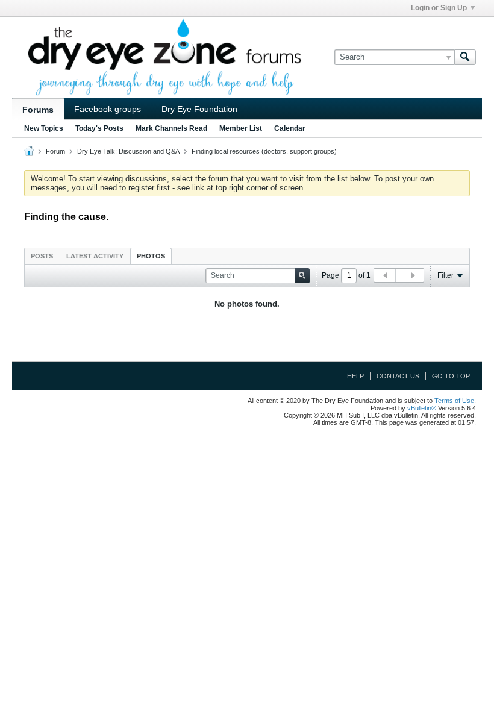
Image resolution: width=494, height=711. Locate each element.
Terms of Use (454, 400)
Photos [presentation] (151, 256)
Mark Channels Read (171, 128)
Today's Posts (99, 128)
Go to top (451, 376)
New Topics (43, 128)
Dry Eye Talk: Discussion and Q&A (128, 151)
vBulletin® (421, 408)
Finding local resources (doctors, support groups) (264, 151)
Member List (240, 128)
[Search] (465, 57)
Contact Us (398, 376)
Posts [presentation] (42, 256)
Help (355, 376)
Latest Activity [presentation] (95, 256)
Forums (38, 109)
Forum (55, 151)
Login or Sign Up (439, 8)
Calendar (289, 128)
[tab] (42, 256)
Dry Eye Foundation (199, 109)
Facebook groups (107, 109)
